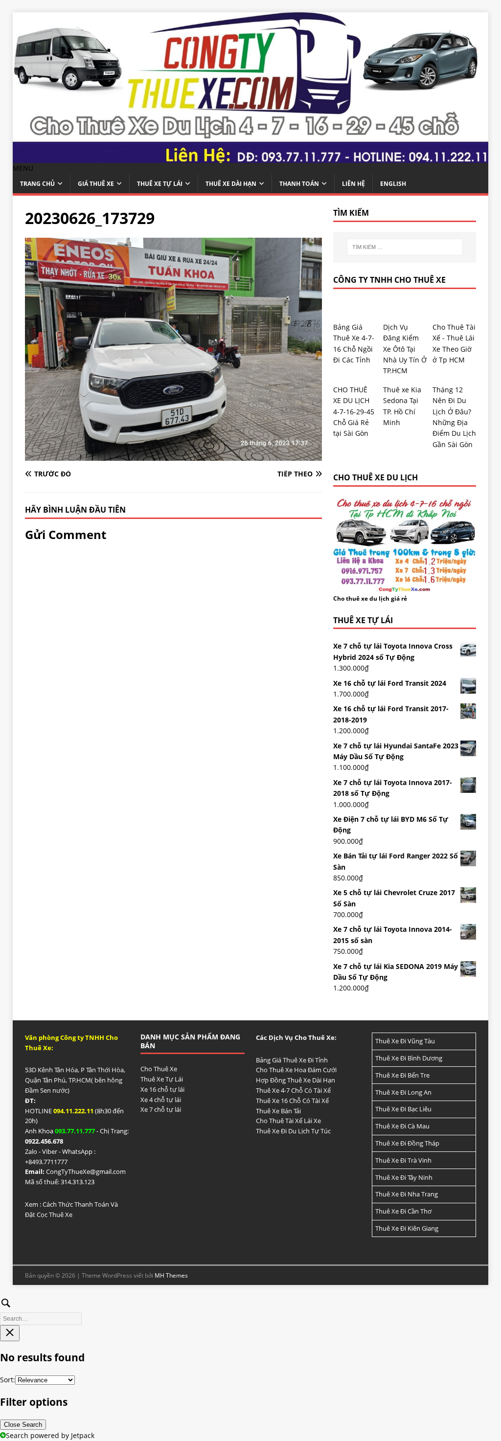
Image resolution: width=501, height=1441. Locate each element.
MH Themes (171, 1275)
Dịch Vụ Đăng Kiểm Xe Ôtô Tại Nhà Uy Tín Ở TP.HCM (405, 349)
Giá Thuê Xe (96, 184)
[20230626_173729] (173, 455)
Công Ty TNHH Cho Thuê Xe (389, 279)
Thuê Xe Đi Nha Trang (406, 1194)
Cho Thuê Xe (158, 1068)
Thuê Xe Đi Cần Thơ (403, 1211)
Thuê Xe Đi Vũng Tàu (405, 1040)
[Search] (250, 1309)
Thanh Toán (299, 184)
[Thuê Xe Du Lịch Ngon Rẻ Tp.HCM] (251, 157)
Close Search (23, 1424)
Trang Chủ (37, 184)
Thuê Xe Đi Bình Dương (408, 1058)
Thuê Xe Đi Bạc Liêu (403, 1108)
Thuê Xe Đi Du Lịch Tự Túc (293, 1130)
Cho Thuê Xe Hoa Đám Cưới (296, 1069)
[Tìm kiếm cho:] (405, 247)
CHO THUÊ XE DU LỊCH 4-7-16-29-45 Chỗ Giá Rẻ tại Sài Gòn (353, 411)
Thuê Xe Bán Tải (278, 1110)
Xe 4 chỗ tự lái (160, 1099)
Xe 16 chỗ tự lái (162, 1089)
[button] (23, 168)
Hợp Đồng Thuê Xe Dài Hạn (295, 1080)
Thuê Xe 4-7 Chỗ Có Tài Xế (293, 1090)
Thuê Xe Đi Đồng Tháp (407, 1143)
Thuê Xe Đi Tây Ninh (404, 1177)
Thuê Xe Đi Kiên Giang (406, 1228)
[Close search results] (10, 1333)
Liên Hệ (353, 184)
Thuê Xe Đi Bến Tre (402, 1075)
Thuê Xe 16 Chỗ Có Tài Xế (292, 1100)
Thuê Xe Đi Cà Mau (402, 1126)
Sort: (7, 1379)
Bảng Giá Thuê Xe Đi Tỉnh (292, 1060)
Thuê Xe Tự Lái (159, 184)
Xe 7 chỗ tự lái (160, 1109)
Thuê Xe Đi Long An (403, 1092)
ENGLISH (393, 184)
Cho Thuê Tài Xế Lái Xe (288, 1120)
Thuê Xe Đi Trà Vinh (403, 1160)
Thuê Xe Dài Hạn (230, 184)
